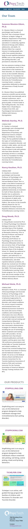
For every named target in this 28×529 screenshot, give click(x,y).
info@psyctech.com (15, 526)
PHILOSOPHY (16, 9)
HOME (5, 9)
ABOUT (10, 9)
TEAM (23, 9)
